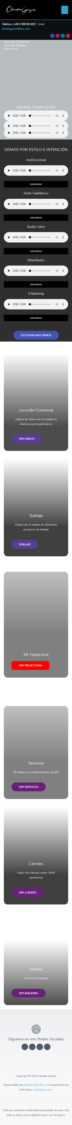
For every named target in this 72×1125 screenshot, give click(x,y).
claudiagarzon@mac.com (16, 28)
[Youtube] (68, 36)
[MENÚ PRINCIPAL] (64, 10)
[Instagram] (57, 36)
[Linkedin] (63, 36)
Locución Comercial (36, 410)
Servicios (36, 763)
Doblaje (36, 515)
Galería (36, 969)
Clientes (36, 863)
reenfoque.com (42, 1089)
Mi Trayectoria (36, 654)
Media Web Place (34, 1084)
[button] (36, 184)
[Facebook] (52, 36)
